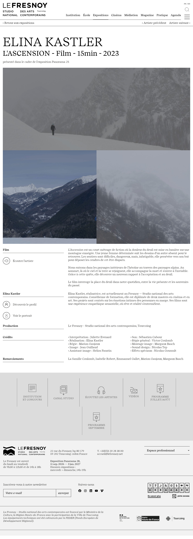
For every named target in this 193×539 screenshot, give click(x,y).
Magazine (147, 15)
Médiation (131, 15)
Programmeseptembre (96, 426)
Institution (73, 15)
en (189, 4)
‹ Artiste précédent (154, 23)
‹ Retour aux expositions (18, 23)
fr (185, 4)
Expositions (100, 15)
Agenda (176, 15)
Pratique (162, 15)
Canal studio (63, 398)
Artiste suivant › (179, 23)
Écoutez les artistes (101, 397)
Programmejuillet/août (160, 398)
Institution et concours (32, 398)
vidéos (134, 396)
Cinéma (116, 15)
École (86, 15)
